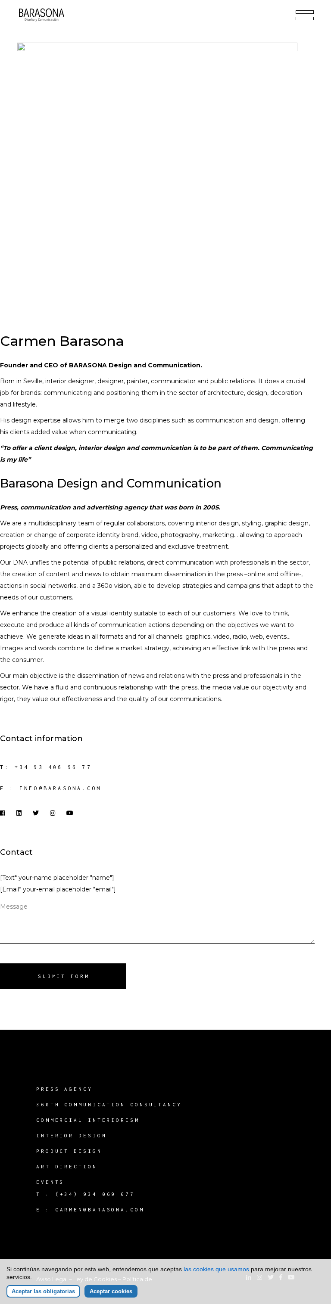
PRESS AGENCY (64, 1089)
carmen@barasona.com (99, 1209)
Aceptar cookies (111, 1291)
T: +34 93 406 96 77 (46, 767)
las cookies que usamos (216, 1269)
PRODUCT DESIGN (69, 1151)
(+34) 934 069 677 (95, 1194)
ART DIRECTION (66, 1166)
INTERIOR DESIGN (71, 1135)
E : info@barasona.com (50, 788)
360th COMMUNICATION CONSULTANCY (109, 1104)
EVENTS (50, 1182)
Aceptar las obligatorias (43, 1291)
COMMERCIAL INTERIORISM (88, 1120)
